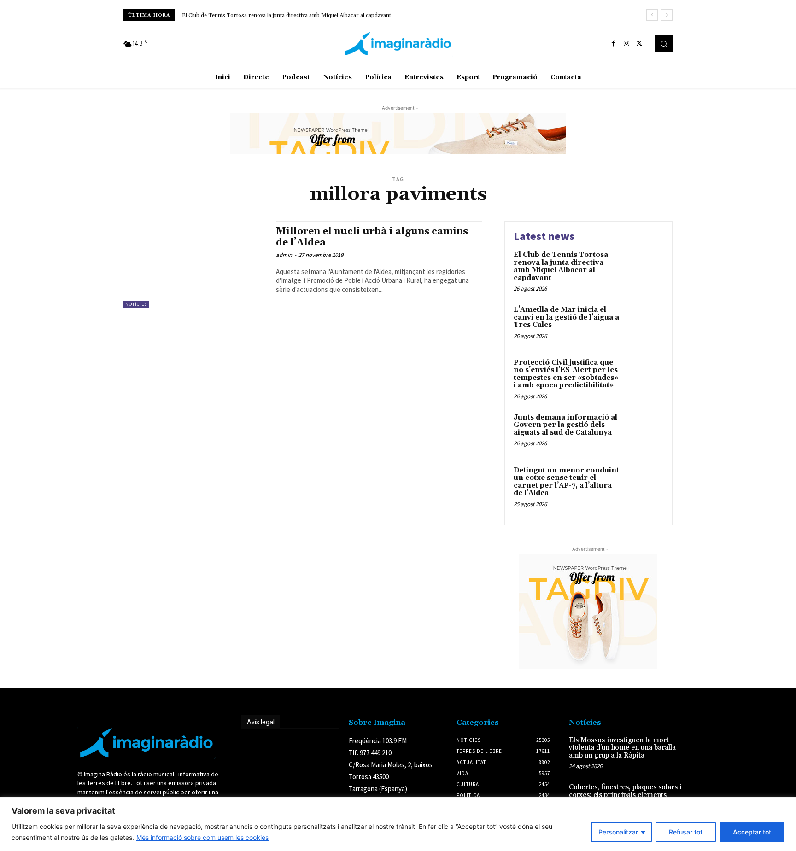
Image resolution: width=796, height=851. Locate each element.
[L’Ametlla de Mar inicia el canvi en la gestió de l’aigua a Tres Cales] (643, 324)
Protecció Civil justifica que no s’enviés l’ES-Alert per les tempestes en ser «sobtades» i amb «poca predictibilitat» (566, 374)
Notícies (136, 304)
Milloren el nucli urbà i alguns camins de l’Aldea (372, 237)
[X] (639, 43)
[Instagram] (626, 43)
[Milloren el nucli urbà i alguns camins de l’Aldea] (195, 264)
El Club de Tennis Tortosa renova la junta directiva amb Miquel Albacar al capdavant (286, 15)
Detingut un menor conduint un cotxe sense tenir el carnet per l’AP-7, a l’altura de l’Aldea (566, 482)
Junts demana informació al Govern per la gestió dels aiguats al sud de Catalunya (565, 425)
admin (284, 255)
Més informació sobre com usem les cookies (202, 837)
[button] (664, 43)
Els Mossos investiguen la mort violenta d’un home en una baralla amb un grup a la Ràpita (622, 748)
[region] (398, 824)
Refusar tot (685, 832)
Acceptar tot (752, 832)
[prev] (652, 15)
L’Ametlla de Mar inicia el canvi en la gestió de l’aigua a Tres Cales (566, 317)
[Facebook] (613, 43)
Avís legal (261, 722)
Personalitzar (618, 832)
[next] (667, 15)
